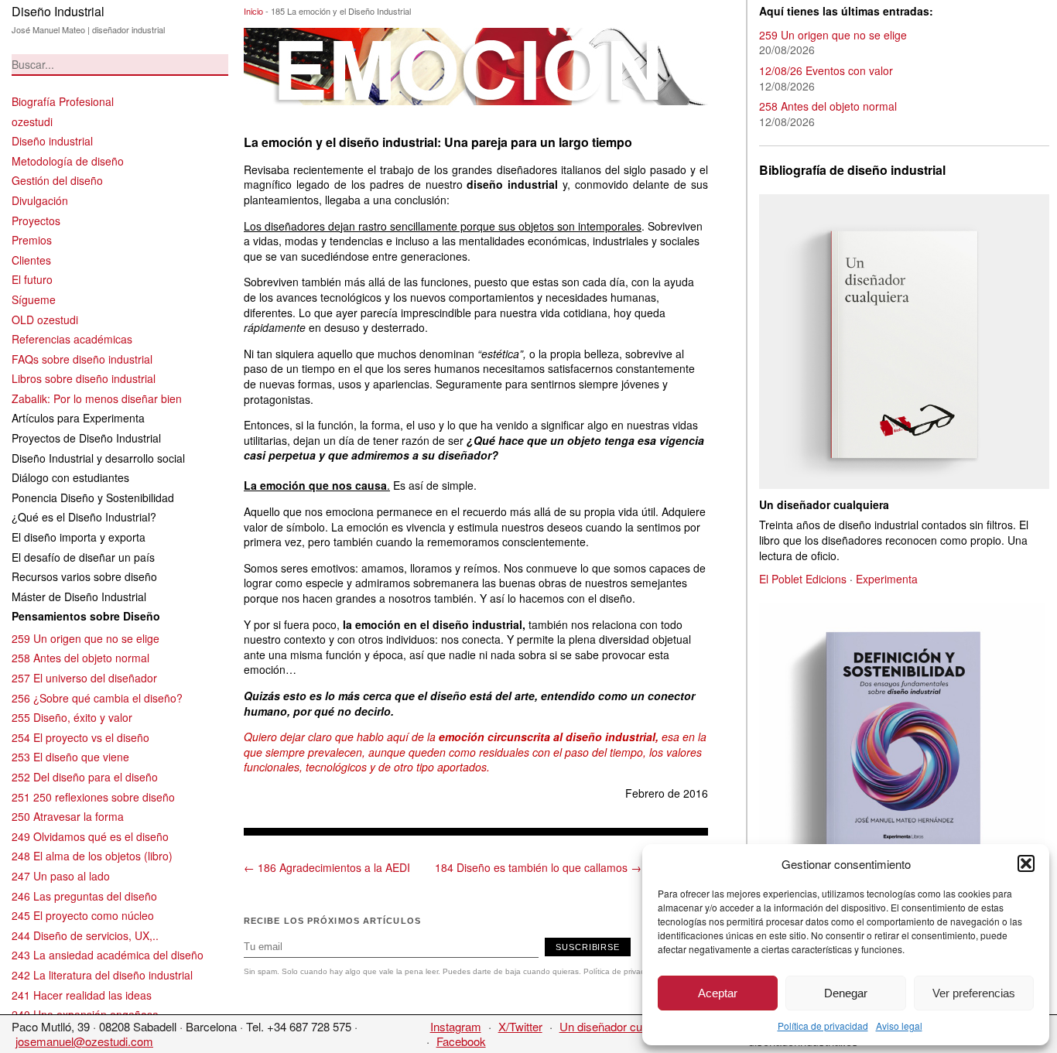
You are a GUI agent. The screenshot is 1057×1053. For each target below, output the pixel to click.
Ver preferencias (973, 993)
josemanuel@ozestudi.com (84, 1041)
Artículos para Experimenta (78, 418)
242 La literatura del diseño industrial (102, 975)
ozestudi (32, 121)
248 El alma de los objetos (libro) (92, 855)
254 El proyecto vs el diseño (80, 737)
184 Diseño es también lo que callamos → (538, 867)
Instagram (455, 1026)
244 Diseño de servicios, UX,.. (85, 935)
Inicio (253, 11)
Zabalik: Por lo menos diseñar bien (97, 398)
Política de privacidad (823, 1025)
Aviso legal (899, 1025)
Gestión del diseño (57, 180)
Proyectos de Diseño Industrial (86, 438)
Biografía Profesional (63, 101)
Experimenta (887, 578)
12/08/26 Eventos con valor (826, 70)
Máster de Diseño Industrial (79, 596)
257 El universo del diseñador (84, 677)
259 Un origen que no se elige (85, 638)
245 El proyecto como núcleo (83, 915)
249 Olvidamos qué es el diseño (90, 836)
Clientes (31, 260)
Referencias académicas (72, 339)
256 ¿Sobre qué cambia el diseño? (97, 698)
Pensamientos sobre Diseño (86, 616)
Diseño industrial (52, 141)
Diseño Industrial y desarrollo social (98, 458)
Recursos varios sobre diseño (84, 576)
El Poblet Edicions (803, 578)
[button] (1026, 863)
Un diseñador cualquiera (620, 1026)
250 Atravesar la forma (68, 816)
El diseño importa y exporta (78, 537)
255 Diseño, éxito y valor (72, 717)
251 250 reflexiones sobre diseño (93, 797)
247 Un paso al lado (61, 876)
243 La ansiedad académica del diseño (108, 954)
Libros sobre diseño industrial (84, 378)
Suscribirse (588, 947)
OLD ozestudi (45, 319)
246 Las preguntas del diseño (84, 896)
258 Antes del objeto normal (80, 657)
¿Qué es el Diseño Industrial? (84, 517)
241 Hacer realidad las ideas (82, 995)
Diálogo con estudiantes (70, 477)
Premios (32, 240)
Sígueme (34, 299)
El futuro (32, 279)
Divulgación (40, 200)
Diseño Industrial (58, 11)
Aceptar (717, 993)
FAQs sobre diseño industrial (82, 359)
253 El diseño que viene (70, 756)
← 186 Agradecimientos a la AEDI (327, 867)
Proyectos (36, 220)
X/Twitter (520, 1026)
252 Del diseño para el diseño (85, 777)
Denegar (845, 993)
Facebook (461, 1041)
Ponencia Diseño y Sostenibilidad (93, 497)
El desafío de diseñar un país (83, 557)
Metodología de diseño (68, 161)
